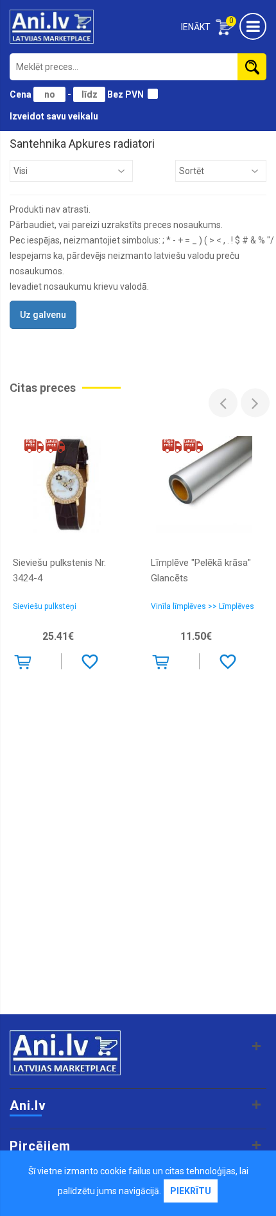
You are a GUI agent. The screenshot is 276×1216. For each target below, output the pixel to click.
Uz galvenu (43, 315)
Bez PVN (125, 94)
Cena (21, 94)
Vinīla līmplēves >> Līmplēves (202, 606)
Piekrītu (190, 1191)
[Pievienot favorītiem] (89, 661)
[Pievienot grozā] (25, 664)
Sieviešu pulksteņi (44, 606)
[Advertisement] (138, 863)
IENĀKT (196, 27)
